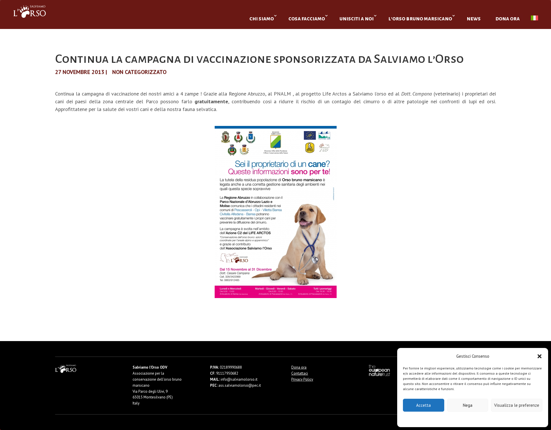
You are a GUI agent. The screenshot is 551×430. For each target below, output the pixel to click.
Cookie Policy (455, 419)
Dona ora (298, 367)
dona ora (507, 18)
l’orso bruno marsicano (420, 18)
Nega (467, 405)
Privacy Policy (487, 419)
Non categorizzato (139, 72)
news (474, 18)
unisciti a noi (356, 18)
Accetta (423, 405)
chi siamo (261, 18)
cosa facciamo (306, 18)
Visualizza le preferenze (516, 405)
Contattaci (299, 373)
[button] (539, 356)
